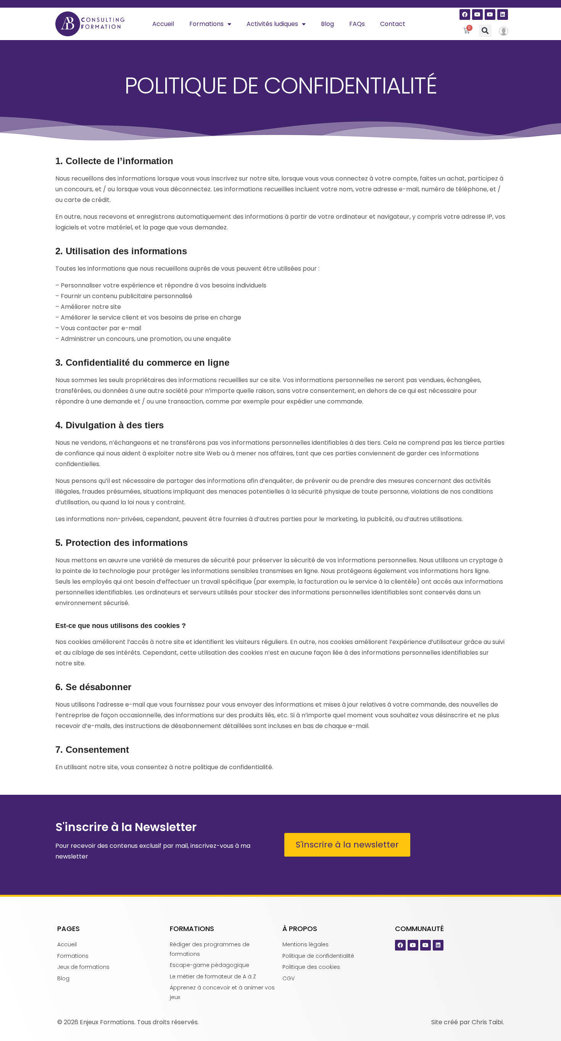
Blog (327, 23)
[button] (485, 30)
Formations (206, 23)
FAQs (357, 23)
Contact (392, 23)
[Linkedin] (502, 14)
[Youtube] (477, 14)
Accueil (163, 23)
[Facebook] (464, 14)
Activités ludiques (272, 23)
